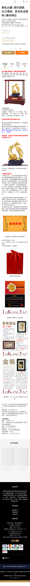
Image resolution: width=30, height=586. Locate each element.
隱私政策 (15, 514)
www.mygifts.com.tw (15, 577)
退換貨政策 (15, 512)
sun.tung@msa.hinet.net (15, 531)
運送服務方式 (15, 510)
